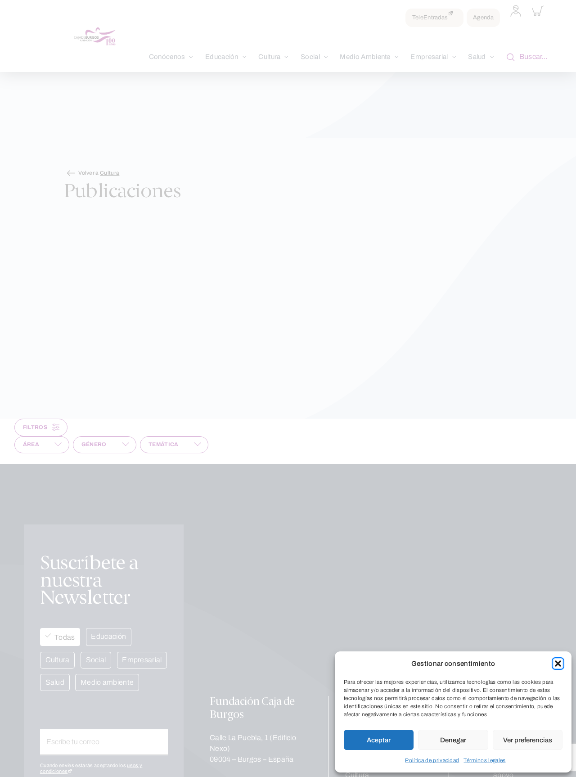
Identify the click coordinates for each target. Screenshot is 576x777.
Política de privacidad (432, 760)
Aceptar (379, 740)
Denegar (453, 740)
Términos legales (484, 760)
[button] (558, 663)
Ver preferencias (527, 740)
